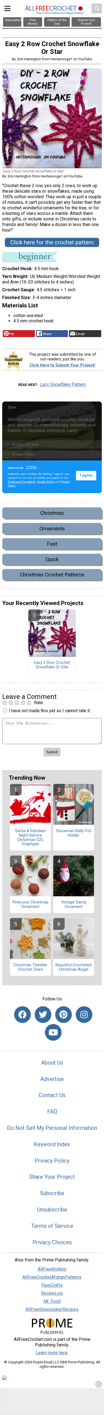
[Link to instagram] (84, 1014)
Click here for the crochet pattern (51, 242)
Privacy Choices (52, 1242)
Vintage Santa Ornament (73, 904)
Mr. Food (52, 1301)
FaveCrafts (52, 1285)
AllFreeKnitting (52, 1269)
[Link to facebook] (22, 1014)
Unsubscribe (52, 1209)
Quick (52, 559)
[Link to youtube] (53, 1032)
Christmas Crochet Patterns (52, 574)
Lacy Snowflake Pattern (63, 384)
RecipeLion (52, 1293)
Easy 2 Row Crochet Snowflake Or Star (52, 665)
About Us (52, 1062)
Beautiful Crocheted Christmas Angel (73, 967)
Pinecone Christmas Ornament (30, 904)
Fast (52, 544)
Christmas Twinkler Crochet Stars (30, 967)
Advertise (52, 1079)
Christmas (52, 513)
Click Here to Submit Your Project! (62, 365)
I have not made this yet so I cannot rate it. (50, 710)
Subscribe (52, 1193)
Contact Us (52, 1095)
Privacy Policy (52, 1160)
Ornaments (52, 528)
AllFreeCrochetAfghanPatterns (52, 1277)
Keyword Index (52, 1144)
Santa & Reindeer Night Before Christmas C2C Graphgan (30, 837)
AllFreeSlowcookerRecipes (52, 1309)
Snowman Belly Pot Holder (73, 833)
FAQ (52, 1111)
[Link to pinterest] (63, 1014)
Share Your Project (52, 1176)
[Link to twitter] (43, 1014)
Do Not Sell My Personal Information (52, 1128)
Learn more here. (52, 1352)
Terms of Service (52, 1226)
